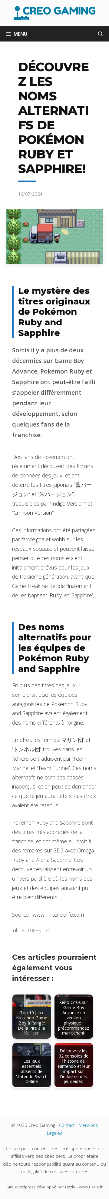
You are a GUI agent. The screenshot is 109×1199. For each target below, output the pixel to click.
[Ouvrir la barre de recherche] (100, 34)
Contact (67, 1125)
